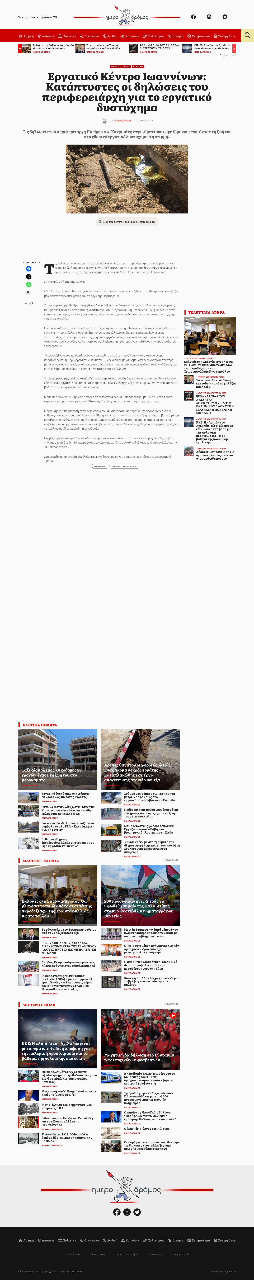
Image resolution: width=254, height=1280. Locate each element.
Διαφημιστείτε (181, 1254)
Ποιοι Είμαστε (72, 1254)
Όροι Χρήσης (98, 1254)
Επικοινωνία (156, 1254)
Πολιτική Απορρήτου (127, 1254)
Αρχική (28, 36)
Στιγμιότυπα (200, 36)
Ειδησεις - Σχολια (120, 66)
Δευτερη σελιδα (38, 1004)
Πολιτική (69, 36)
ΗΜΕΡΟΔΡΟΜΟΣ (123, 120)
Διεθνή (112, 36)
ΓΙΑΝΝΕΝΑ (99, 466)
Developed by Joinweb (223, 1271)
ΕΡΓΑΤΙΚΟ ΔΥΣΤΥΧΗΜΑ (123, 466)
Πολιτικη (138, 66)
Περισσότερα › (228, 55)
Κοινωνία (132, 36)
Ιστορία (178, 36)
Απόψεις (47, 36)
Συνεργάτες (227, 36)
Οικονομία (91, 36)
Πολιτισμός (155, 36)
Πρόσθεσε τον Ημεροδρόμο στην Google (129, 221)
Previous (19, 49)
